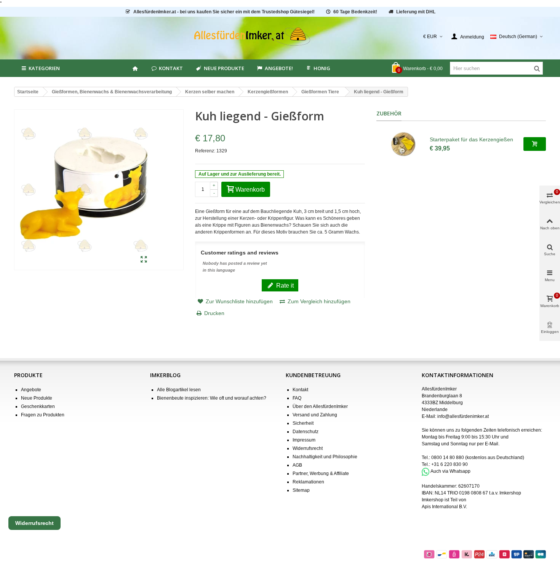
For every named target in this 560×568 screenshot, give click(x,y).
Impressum (304, 440)
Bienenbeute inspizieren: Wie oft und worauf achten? (211, 398)
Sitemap (301, 490)
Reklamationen (308, 482)
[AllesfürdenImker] (280, 36)
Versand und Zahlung (315, 415)
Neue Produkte (224, 68)
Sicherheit (303, 423)
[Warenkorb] (534, 144)
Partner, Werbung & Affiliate (321, 473)
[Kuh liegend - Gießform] (144, 260)
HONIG (322, 68)
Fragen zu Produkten (42, 415)
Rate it (284, 285)
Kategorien (44, 68)
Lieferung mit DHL (415, 11)
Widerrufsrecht (308, 448)
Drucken (214, 313)
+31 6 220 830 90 (449, 464)
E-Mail (491, 443)
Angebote (31, 389)
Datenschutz (305, 431)
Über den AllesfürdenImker (320, 406)
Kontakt (171, 68)
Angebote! (279, 68)
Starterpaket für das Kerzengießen (471, 139)
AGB (297, 465)
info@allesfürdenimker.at (463, 416)
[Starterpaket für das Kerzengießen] (403, 144)
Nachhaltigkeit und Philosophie (325, 456)
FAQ (297, 398)
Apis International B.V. (444, 506)
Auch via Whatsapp (450, 471)
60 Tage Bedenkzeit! (355, 11)
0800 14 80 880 (447, 457)
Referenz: (205, 151)
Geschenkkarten (38, 406)
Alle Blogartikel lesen (179, 389)
